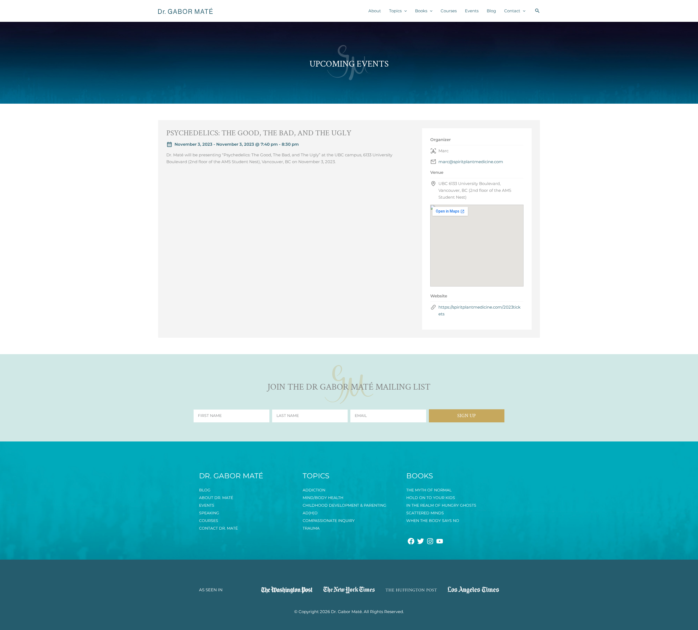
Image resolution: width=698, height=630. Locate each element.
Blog (491, 10)
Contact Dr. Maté (218, 528)
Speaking (209, 512)
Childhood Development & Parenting (344, 505)
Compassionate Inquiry (329, 520)
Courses (449, 10)
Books (421, 10)
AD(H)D (310, 512)
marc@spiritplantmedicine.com (470, 161)
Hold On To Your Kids (430, 497)
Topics (395, 10)
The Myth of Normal (429, 490)
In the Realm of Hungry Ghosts (441, 505)
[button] (404, 11)
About (374, 10)
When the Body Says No (432, 520)
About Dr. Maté (216, 497)
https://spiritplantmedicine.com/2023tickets (479, 310)
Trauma (311, 528)
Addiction (314, 490)
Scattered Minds (425, 512)
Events (472, 10)
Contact (512, 10)
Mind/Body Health (323, 497)
